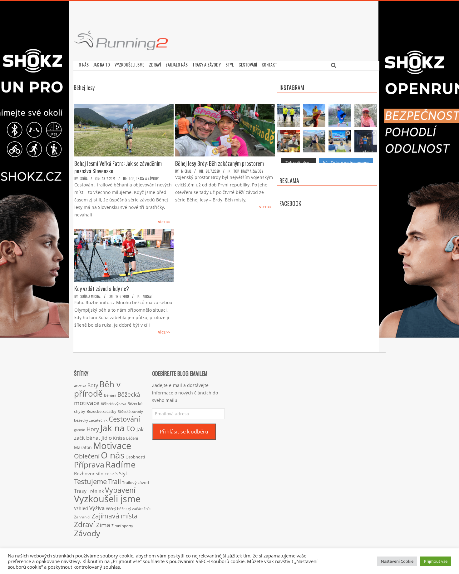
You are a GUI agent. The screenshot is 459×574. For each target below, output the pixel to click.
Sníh (114, 474)
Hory (92, 429)
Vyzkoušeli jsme (107, 498)
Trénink (96, 491)
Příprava (89, 464)
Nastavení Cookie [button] (397, 561)
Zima (103, 525)
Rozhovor (84, 473)
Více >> (164, 222)
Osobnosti (135, 457)
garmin (79, 430)
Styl (123, 473)
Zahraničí (82, 516)
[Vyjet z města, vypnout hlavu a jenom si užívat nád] (314, 141)
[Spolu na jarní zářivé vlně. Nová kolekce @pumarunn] (288, 115)
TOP (131, 178)
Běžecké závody (130, 411)
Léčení (132, 438)
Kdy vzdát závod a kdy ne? (101, 289)
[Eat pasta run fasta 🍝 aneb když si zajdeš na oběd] (288, 141)
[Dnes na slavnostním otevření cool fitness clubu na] (365, 141)
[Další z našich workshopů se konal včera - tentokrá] (339, 141)
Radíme (121, 464)
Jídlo (106, 437)
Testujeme (90, 481)
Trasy (80, 490)
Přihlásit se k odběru (184, 431)
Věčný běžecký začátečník (128, 508)
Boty (92, 385)
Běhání (110, 395)
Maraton (83, 447)
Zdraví (147, 296)
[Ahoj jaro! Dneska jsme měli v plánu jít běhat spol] (365, 115)
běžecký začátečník (90, 420)
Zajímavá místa (114, 515)
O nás (112, 455)
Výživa (97, 508)
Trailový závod (135, 482)
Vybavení (120, 490)
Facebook (290, 203)
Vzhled (81, 508)
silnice (102, 473)
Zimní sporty (122, 525)
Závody (87, 533)
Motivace (112, 445)
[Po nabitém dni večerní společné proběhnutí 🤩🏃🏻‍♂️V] (339, 115)
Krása (119, 438)
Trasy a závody (147, 178)
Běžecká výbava (113, 403)
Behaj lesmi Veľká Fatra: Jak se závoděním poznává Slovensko (118, 167)
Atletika (80, 385)
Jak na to (117, 428)
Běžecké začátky (101, 411)
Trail (114, 481)
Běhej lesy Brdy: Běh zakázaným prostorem (219, 163)
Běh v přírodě (97, 389)
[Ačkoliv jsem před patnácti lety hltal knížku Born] (314, 115)
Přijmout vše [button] (435, 561)
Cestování (124, 418)
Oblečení (87, 456)
